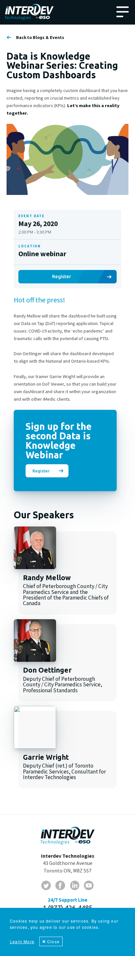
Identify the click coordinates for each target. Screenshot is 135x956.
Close (53, 941)
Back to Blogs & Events (40, 37)
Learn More (22, 941)
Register (61, 276)
